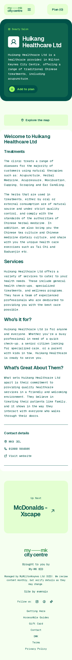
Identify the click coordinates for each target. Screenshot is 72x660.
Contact (36, 629)
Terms (36, 642)
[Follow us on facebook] (44, 601)
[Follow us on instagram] (37, 601)
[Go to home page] (15, 10)
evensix (42, 591)
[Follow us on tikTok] (51, 601)
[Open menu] (29, 10)
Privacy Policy (36, 648)
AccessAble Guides (36, 617)
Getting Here (36, 611)
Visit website (20, 456)
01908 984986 (19, 449)
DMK (36, 636)
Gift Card (36, 623)
